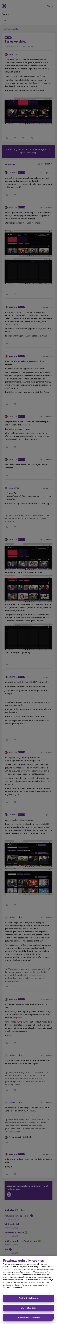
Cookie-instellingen (28, 1298)
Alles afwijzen (28, 1308)
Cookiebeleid (17, 1287)
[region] (28, 1290)
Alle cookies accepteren (28, 1318)
